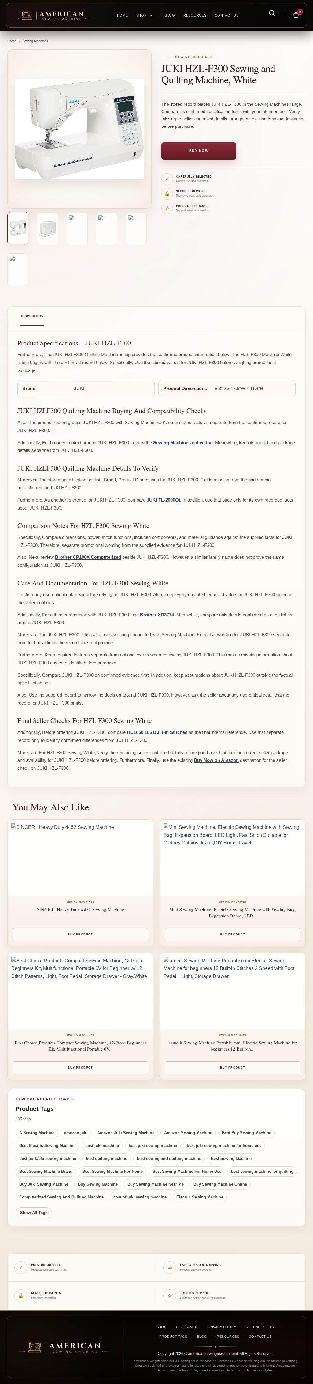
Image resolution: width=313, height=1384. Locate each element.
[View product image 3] (77, 229)
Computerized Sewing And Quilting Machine (61, 1197)
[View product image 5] (136, 229)
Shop (141, 15)
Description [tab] (32, 316)
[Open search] (268, 12)
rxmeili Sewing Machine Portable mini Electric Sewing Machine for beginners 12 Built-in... (233, 1046)
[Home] (52, 15)
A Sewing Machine (36, 1132)
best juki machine (102, 1145)
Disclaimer (186, 1327)
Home (122, 15)
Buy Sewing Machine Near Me (155, 1184)
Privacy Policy (221, 1327)
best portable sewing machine (47, 1158)
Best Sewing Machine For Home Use (187, 1171)
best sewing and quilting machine (169, 1158)
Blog (170, 15)
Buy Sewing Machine (98, 1184)
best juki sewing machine (153, 1145)
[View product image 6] (17, 269)
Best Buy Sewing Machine (246, 1132)
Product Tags (173, 1336)
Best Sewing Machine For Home (112, 1171)
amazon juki (75, 1132)
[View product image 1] (17, 228)
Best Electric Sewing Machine (47, 1145)
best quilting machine (106, 1158)
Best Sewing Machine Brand (45, 1171)
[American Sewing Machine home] (64, 1347)
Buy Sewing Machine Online (220, 1184)
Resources (195, 15)
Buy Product (80, 934)
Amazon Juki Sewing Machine (125, 1132)
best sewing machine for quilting (262, 1171)
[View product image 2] (47, 229)
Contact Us (227, 15)
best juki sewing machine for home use (224, 1145)
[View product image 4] (106, 229)
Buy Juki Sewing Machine (43, 1184)
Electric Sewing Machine (199, 1197)
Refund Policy (260, 1327)
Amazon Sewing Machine (188, 1132)
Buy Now (199, 150)
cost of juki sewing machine (140, 1197)
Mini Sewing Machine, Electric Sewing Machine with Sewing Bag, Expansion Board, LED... (232, 912)
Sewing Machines (35, 41)
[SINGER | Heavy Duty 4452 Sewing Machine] (80, 858)
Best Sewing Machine (231, 1158)
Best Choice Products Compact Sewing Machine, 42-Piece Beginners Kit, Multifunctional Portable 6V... (80, 1046)
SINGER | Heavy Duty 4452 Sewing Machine (80, 909)
